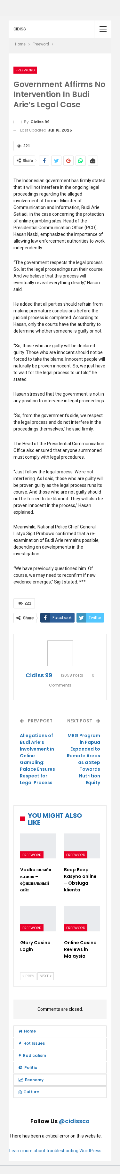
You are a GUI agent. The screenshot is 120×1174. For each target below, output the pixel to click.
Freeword (25, 70)
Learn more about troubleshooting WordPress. (55, 1150)
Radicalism (34, 1055)
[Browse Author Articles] (60, 653)
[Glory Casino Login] (38, 918)
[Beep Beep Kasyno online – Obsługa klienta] (82, 846)
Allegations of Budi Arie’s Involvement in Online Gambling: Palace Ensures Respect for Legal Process (37, 759)
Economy (34, 1079)
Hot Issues (34, 1043)
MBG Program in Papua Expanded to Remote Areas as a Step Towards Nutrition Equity (83, 759)
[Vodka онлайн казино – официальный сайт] (38, 846)
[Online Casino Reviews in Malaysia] (82, 918)
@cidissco (74, 1121)
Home (30, 1031)
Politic (30, 1067)
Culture (31, 1092)
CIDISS (19, 29)
